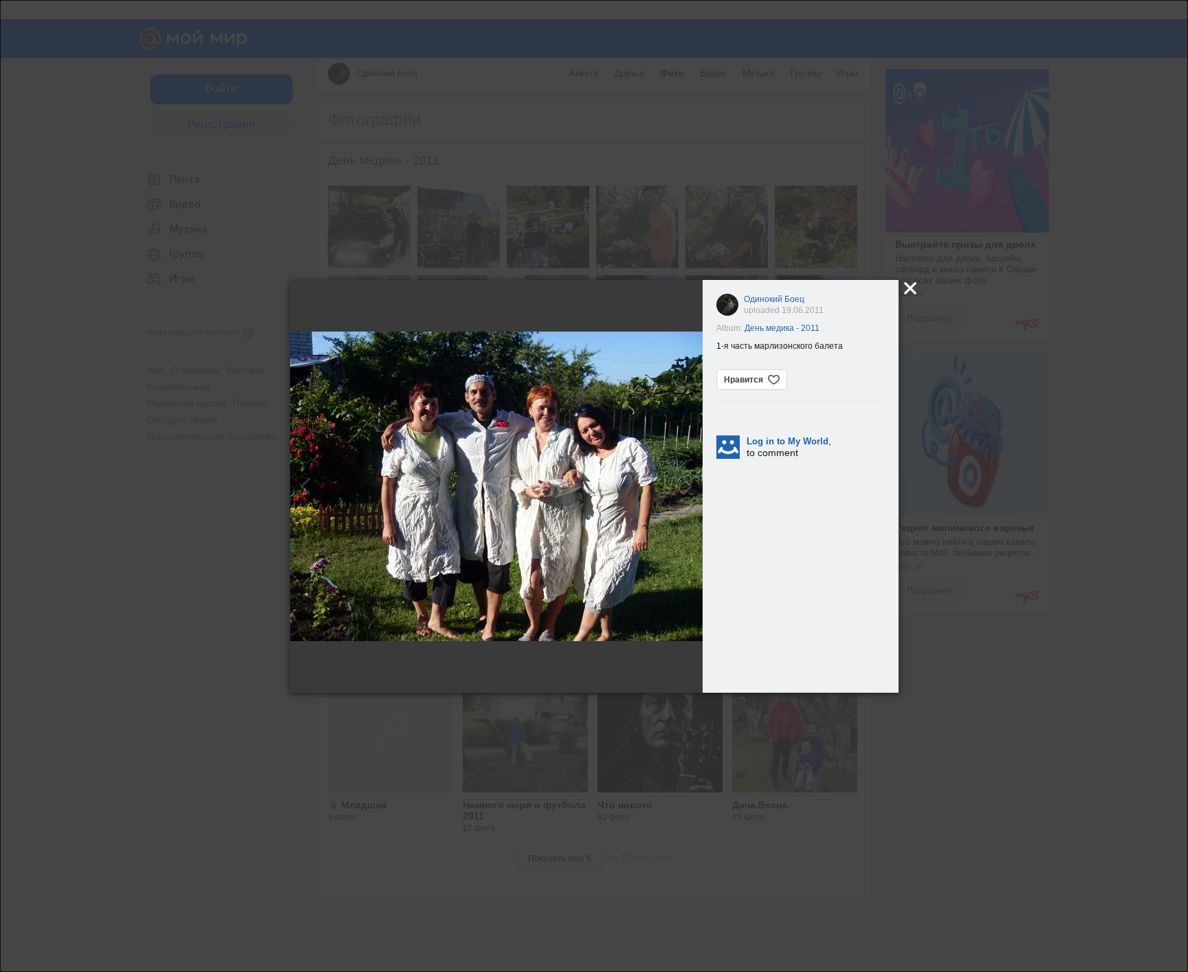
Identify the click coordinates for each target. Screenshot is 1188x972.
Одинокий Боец (774, 299)
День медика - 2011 (782, 328)
